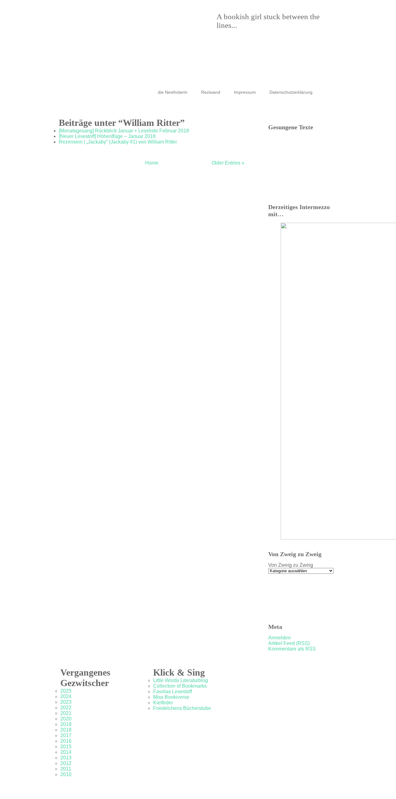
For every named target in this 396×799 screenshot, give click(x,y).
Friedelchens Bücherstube (182, 708)
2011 (65, 768)
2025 (65, 691)
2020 (65, 718)
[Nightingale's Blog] (191, 34)
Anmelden (279, 637)
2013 (65, 757)
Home (151, 162)
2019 (65, 724)
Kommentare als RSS (292, 648)
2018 (65, 729)
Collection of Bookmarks (180, 686)
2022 (65, 707)
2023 (65, 702)
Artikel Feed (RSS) (289, 643)
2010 (65, 774)
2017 (65, 735)
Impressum (245, 92)
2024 (65, 696)
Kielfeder (163, 702)
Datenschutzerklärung (290, 92)
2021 (65, 713)
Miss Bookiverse (171, 697)
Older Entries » (228, 162)
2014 (65, 752)
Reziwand (210, 92)
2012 (65, 763)
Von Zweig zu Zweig (290, 565)
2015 (65, 746)
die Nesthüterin (172, 92)
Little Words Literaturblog (180, 680)
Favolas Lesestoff (172, 691)
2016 (65, 741)
